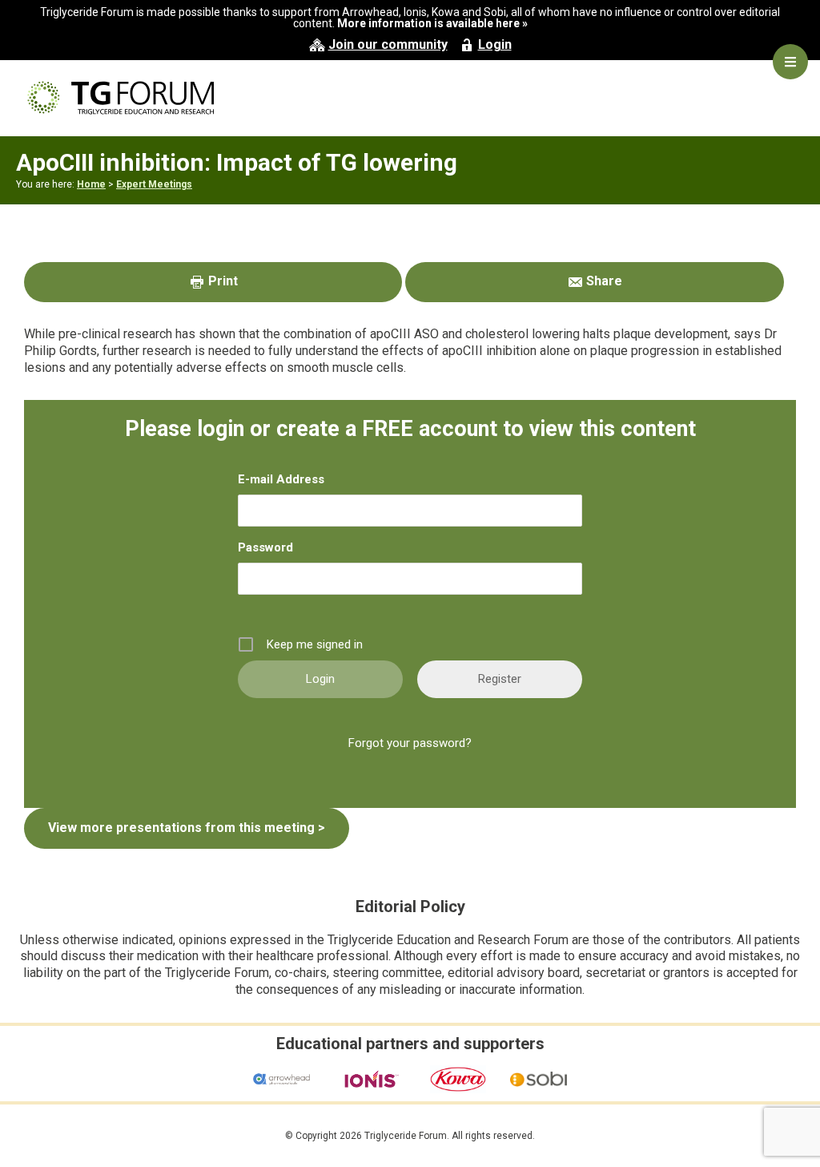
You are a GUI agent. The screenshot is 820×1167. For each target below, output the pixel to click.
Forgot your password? (410, 743)
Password (265, 547)
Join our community (388, 44)
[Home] (410, 97)
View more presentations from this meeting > (186, 827)
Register (499, 679)
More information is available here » (432, 23)
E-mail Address (281, 479)
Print (221, 281)
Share (602, 281)
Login (495, 44)
